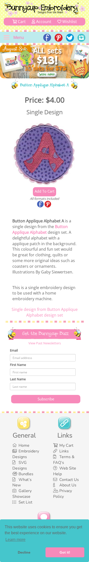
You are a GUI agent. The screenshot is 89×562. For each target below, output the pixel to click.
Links (64, 451)
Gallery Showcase (22, 493)
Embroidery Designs (25, 454)
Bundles (26, 474)
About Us (67, 485)
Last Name (18, 379)
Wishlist (69, 21)
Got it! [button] (65, 552)
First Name (18, 364)
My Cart (66, 445)
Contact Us (69, 479)
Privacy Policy (62, 493)
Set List (25, 502)
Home (24, 445)
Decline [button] (24, 552)
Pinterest (48, 204)
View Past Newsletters (44, 343)
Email (14, 350)
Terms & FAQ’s (63, 459)
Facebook (40, 204)
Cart (21, 21)
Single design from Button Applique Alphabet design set (45, 312)
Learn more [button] (15, 539)
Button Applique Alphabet (40, 229)
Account (43, 21)
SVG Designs (19, 465)
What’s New (22, 482)
